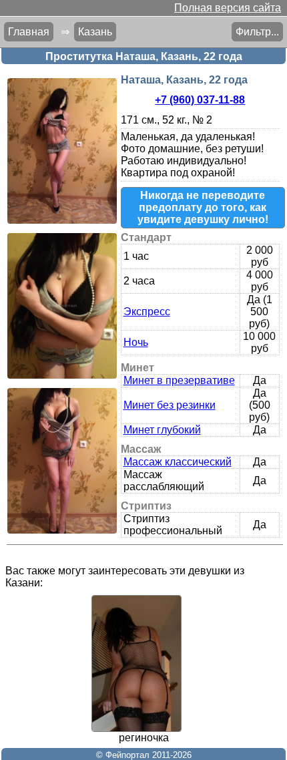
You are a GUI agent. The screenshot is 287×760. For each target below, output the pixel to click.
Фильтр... (257, 31)
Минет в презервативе (179, 380)
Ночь (135, 342)
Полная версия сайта (227, 7)
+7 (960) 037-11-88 (200, 100)
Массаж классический (177, 461)
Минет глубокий (162, 429)
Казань (95, 31)
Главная (28, 31)
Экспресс (146, 311)
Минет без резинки (169, 405)
